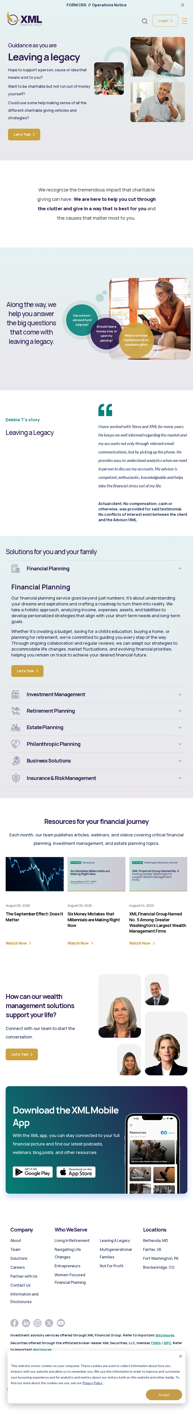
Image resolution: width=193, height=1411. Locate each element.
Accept (164, 1395)
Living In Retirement (72, 1240)
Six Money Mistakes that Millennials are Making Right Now (94, 919)
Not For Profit (112, 1265)
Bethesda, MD (155, 1240)
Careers (17, 1267)
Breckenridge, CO (158, 1267)
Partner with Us (23, 1276)
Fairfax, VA (152, 1249)
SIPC (167, 1343)
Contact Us (20, 1285)
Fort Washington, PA (160, 1258)
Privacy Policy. (92, 1383)
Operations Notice (109, 5)
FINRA (156, 1343)
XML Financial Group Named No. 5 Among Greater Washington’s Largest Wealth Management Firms (157, 922)
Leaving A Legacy (115, 1240)
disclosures (164, 1335)
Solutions (19, 1258)
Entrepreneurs (67, 1265)
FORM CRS (76, 5)
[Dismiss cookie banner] (180, 1357)
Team (15, 1249)
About (15, 1240)
